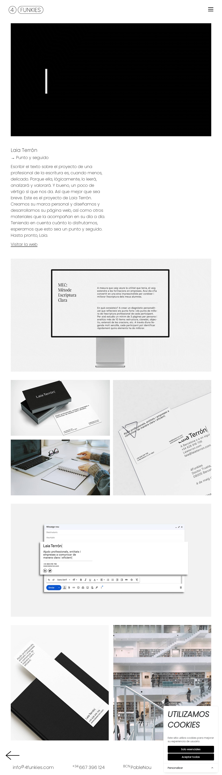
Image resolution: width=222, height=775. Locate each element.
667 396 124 (88, 767)
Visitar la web (24, 244)
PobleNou (137, 767)
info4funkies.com (33, 767)
